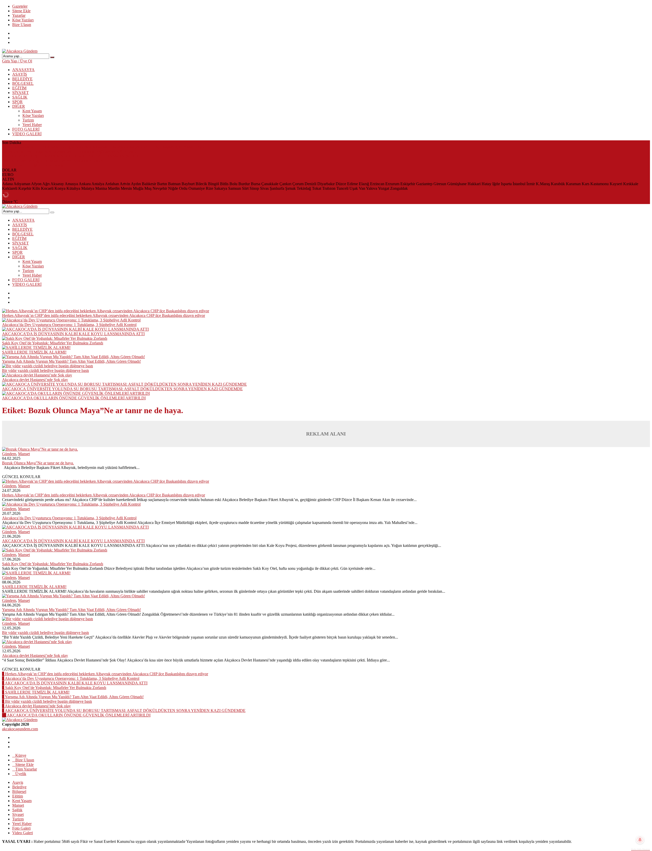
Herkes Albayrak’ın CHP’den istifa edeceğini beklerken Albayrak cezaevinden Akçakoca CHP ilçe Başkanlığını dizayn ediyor (103, 147)
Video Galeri (22, 833)
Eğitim (17, 796)
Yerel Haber (32, 125)
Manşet (24, 454)
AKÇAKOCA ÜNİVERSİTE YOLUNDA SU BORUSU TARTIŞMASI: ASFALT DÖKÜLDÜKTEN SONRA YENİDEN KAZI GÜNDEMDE (122, 389)
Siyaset (18, 814)
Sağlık (17, 810)
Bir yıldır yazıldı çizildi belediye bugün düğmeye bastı (45, 370)
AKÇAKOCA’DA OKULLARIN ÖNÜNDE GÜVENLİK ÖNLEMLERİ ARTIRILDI (74, 398)
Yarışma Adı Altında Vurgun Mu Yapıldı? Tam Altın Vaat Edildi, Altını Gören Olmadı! (71, 361)
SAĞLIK (20, 97)
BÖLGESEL (23, 83)
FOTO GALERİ (25, 129)
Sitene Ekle (21, 11)
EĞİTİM (19, 88)
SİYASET (20, 92)
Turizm (28, 120)
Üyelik (20, 774)
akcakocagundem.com (20, 729)
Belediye (19, 787)
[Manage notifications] (640, 840)
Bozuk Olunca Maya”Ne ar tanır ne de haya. (38, 463)
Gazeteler (20, 6)
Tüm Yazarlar (26, 769)
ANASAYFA (23, 69)
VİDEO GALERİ (27, 134)
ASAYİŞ (19, 74)
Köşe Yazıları (23, 20)
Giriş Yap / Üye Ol (17, 61)
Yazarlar (18, 15)
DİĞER (18, 106)
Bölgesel (19, 791)
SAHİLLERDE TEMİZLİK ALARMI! (34, 165)
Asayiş (17, 782)
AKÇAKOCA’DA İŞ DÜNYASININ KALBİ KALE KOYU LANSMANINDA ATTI (73, 156)
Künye (20, 755)
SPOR (17, 102)
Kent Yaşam (32, 111)
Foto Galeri (21, 828)
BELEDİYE (22, 79)
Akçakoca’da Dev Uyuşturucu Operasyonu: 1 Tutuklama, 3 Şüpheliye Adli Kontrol (69, 152)
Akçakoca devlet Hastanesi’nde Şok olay (35, 379)
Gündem (9, 454)
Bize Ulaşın (21, 24)
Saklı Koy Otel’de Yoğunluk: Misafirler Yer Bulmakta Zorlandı (52, 161)
